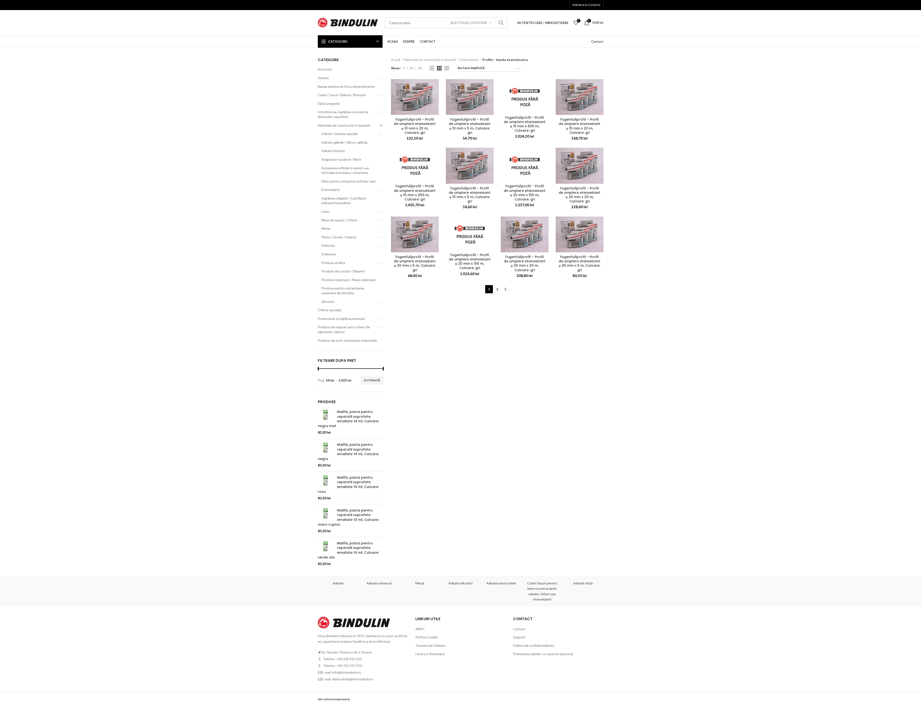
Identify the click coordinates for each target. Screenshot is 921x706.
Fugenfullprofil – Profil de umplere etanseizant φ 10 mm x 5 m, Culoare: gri (469, 126)
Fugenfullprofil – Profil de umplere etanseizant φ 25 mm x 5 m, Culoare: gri (579, 263)
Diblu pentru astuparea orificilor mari (348, 181)
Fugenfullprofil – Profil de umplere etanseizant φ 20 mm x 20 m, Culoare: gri (579, 195)
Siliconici (327, 302)
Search (501, 22)
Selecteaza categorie (468, 23)
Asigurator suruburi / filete (341, 159)
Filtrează (372, 380)
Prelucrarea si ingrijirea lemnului (341, 319)
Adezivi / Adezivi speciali (339, 134)
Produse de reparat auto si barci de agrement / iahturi (344, 329)
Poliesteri (328, 254)
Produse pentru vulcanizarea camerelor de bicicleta (342, 290)
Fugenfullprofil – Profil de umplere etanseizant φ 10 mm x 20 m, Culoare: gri (415, 126)
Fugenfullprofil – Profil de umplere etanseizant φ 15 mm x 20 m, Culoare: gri (579, 126)
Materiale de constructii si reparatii (430, 60)
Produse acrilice (333, 263)
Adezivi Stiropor (333, 151)
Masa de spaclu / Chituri (339, 220)
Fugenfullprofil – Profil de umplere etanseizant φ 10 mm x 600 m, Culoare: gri (524, 124)
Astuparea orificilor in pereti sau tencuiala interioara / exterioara (345, 170)
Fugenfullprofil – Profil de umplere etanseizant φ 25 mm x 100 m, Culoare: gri (469, 261)
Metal (325, 228)
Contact (597, 41)
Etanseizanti (469, 60)
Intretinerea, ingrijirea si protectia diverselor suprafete (343, 114)
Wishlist (578, 20)
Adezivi (323, 78)
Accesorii (325, 69)
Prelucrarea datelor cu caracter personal (543, 654)
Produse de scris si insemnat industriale (347, 340)
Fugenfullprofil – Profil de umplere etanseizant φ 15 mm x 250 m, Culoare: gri (415, 192)
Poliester (328, 245)
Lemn (325, 211)
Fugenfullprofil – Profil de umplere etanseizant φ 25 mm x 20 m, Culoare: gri (524, 263)
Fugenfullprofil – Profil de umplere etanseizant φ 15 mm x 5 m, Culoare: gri (469, 195)
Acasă (395, 60)
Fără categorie (329, 103)
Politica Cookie (426, 637)
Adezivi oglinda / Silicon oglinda (344, 142)
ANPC (420, 629)
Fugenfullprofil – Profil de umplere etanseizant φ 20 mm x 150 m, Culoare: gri (524, 192)
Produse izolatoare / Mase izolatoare (348, 280)
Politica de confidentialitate (533, 645)
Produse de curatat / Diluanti (343, 271)
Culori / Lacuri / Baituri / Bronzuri (342, 95)
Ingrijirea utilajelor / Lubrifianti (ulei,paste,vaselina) (343, 200)
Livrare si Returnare (430, 654)
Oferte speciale (329, 310)
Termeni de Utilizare (430, 645)
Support (519, 637)
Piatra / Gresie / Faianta (338, 237)
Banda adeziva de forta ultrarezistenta (346, 86)
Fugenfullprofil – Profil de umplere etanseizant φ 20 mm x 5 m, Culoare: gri (415, 263)
